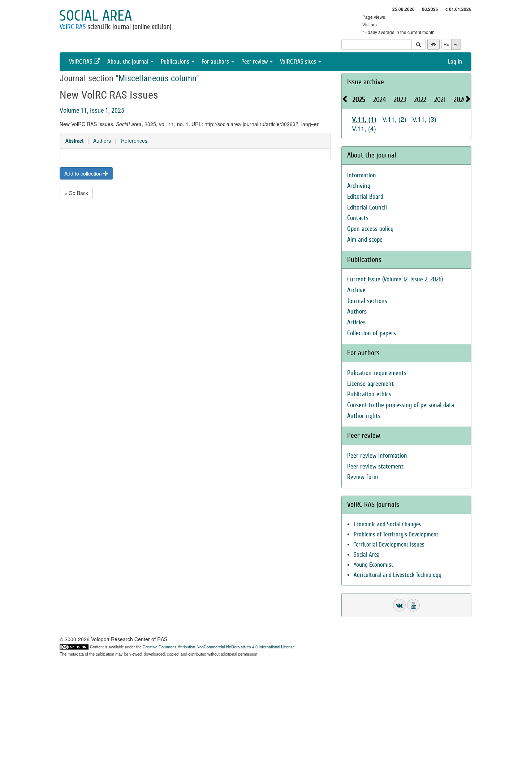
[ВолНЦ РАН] (399, 605)
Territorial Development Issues (389, 544)
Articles (356, 322)
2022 (420, 99)
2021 (440, 99)
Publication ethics (369, 394)
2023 (400, 99)
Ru (446, 44)
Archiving (358, 186)
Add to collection (83, 173)
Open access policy (370, 229)
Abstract (74, 141)
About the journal (128, 61)
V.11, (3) (424, 119)
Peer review (255, 61)
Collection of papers (371, 333)
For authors (216, 61)
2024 (379, 99)
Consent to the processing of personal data (400, 405)
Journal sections (367, 301)
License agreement (370, 384)
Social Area (367, 554)
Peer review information (377, 455)
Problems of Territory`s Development (396, 534)
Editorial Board (365, 196)
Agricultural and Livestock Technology (397, 574)
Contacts (357, 218)
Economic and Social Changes (387, 524)
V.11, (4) (364, 128)
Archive (356, 290)
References (134, 140)
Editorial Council (367, 207)
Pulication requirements (376, 373)
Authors (102, 140)
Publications (176, 61)
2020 (460, 99)
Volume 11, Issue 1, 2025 (92, 110)
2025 (359, 99)
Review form (362, 477)
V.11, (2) (394, 119)
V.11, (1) (364, 119)
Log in (455, 61)
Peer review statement (375, 466)
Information (361, 175)
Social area (95, 16)
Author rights (363, 416)
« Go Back (76, 193)
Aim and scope (365, 239)
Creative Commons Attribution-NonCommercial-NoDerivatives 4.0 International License (219, 646)
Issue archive (365, 82)
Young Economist (373, 564)
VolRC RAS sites (299, 61)
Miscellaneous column (157, 78)
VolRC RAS (73, 27)
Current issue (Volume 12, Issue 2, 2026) (395, 279)
